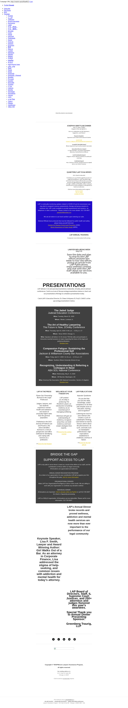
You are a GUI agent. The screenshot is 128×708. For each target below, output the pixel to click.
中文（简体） (13, 27)
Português (11, 73)
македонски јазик (14, 64)
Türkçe (10, 101)
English (10, 16)
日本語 (10, 58)
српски (10, 95)
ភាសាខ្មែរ (10, 60)
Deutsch (10, 43)
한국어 (10, 62)
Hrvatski (10, 31)
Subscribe (7, 8)
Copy (31, 1)
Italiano (10, 56)
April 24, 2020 (79, 191)
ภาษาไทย (11, 99)
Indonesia (11, 52)
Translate (7, 14)
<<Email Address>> (69, 699)
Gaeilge (10, 51)
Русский (11, 79)
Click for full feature (45, 444)
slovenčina (11, 91)
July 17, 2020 (79, 192)
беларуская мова (13, 21)
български (11, 23)
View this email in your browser (64, 113)
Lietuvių (10, 88)
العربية (10, 18)
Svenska (10, 84)
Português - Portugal (14, 75)
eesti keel (11, 36)
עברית (10, 86)
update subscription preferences (76, 701)
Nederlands (11, 38)
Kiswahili (11, 82)
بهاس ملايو (11, 66)
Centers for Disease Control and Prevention (62, 225)
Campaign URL (5, 1)
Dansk (10, 34)
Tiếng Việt (11, 107)
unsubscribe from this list (60, 701)
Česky (10, 33)
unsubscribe (66, 678)
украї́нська (11, 105)
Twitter (9, 5)
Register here (64, 343)
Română (10, 77)
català (10, 25)
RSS (5, 12)
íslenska (10, 54)
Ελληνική (11, 45)
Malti (9, 68)
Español (10, 81)
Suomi (10, 40)
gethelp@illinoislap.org (64, 212)
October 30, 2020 (79, 194)
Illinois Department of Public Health (62, 227)
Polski (10, 72)
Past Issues (7, 10)
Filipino (10, 103)
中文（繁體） (13, 29)
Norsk (10, 70)
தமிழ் (9, 97)
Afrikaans (11, 19)
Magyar (10, 49)
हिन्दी (9, 47)
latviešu (10, 90)
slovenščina (11, 93)
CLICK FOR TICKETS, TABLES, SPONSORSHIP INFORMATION (79, 140)
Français (10, 42)
